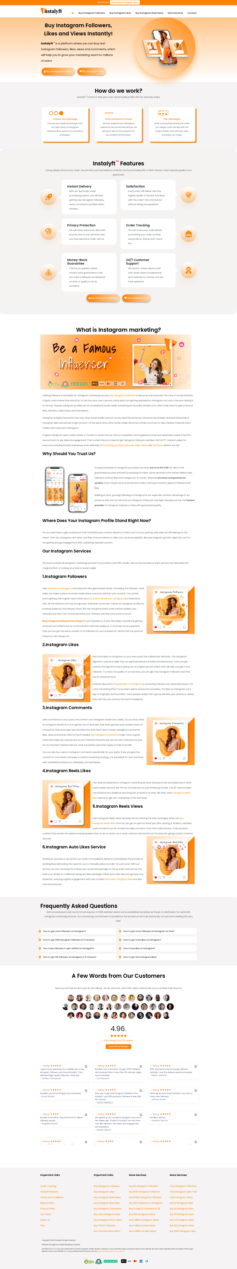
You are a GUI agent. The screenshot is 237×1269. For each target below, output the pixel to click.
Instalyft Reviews (49, 1191)
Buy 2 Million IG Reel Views (142, 1231)
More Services (175, 13)
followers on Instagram (60, 588)
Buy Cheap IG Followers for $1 (144, 1208)
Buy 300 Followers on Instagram (146, 1203)
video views (141, 445)
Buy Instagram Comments (108, 1208)
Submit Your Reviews (118, 1046)
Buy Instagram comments (105, 734)
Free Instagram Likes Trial (183, 1191)
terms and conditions (116, 1251)
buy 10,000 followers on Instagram (106, 598)
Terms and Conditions (51, 1197)
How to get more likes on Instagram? (142, 939)
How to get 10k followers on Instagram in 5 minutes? (69, 957)
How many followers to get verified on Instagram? (68, 948)
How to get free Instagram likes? (140, 957)
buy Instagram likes (113, 445)
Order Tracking (48, 1186)
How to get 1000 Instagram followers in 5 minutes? (69, 939)
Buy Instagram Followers (91, 13)
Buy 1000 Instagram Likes (183, 1231)
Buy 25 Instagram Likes (182, 1214)
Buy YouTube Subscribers (107, 1231)
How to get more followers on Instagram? (64, 931)
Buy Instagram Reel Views (149, 13)
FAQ (42, 1225)
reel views (157, 445)
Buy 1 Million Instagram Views (144, 1219)
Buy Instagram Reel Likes (107, 1203)
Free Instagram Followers (183, 1186)
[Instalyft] (52, 11)
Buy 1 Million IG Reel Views (142, 1225)
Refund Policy (47, 1203)
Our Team (45, 1214)
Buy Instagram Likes (120, 13)
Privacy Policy (47, 1208)
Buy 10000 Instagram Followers (145, 1197)
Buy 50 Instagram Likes (182, 1225)
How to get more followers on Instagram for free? (148, 931)
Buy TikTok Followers (104, 1225)
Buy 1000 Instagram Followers (144, 1191)
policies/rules (102, 1251)
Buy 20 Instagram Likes (182, 1208)
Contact (192, 13)
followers (129, 445)
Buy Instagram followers (122, 395)
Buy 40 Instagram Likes (182, 1219)
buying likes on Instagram (128, 684)
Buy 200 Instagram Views (142, 1214)
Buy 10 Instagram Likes (181, 1203)
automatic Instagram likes (119, 879)
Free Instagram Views (181, 1197)
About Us (45, 1219)
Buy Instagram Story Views (108, 1219)
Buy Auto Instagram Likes (107, 1214)
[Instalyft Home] (72, 13)
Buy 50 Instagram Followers (143, 1186)
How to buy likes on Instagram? (139, 948)
